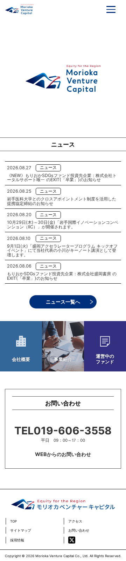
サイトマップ (20, 530)
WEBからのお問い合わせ (63, 454)
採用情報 (17, 540)
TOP (13, 521)
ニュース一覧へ (63, 302)
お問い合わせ (78, 530)
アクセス (75, 521)
